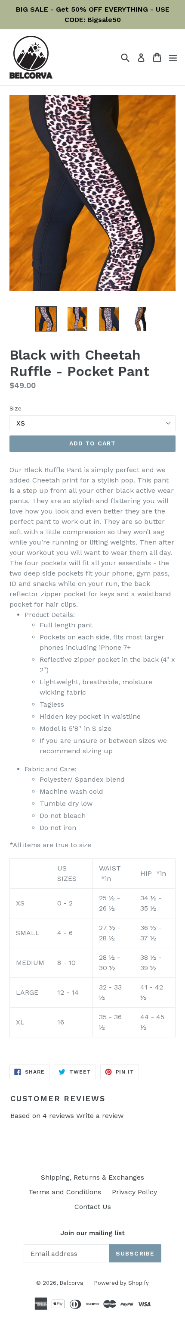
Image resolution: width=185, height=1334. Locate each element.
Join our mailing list (92, 1233)
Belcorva (71, 1283)
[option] (46, 318)
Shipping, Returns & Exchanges (92, 1177)
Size (15, 408)
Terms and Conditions (64, 1192)
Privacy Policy (134, 1192)
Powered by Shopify (121, 1283)
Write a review (99, 1116)
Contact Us (92, 1206)
